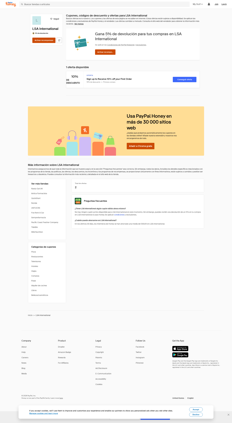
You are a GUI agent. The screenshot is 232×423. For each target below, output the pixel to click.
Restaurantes (37, 256)
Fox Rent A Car (37, 213)
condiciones (119, 215)
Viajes (33, 271)
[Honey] (10, 4)
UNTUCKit (35, 208)
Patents (98, 357)
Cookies (98, 384)
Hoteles (34, 266)
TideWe (34, 227)
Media (24, 373)
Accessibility (100, 379)
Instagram (140, 357)
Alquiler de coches (39, 285)
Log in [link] (224, 4)
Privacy (98, 347)
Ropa (33, 281)
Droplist (61, 347)
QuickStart (36, 198)
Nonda (34, 203)
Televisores (36, 261)
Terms (98, 363)
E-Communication (103, 373)
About (24, 347)
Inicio (30, 315)
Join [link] (216, 4)
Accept (196, 409)
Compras (35, 276)
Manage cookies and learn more (43, 413)
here (61, 398)
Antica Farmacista (39, 193)
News (23, 363)
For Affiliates (63, 363)
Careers (24, 357)
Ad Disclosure (101, 368)
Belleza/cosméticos (39, 295)
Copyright (99, 352)
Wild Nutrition (37, 232)
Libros (34, 290)
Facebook (140, 347)
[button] (183, 398)
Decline (196, 414)
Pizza (33, 252)
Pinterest (140, 363)
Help (23, 352)
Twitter (139, 352)
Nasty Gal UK (37, 188)
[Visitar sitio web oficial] (59, 40)
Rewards (62, 357)
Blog (23, 368)
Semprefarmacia (38, 217)
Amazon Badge (64, 352)
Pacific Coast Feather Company (44, 222)
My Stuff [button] (197, 4)
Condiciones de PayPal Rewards (120, 45)
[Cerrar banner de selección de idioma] (228, 415)
